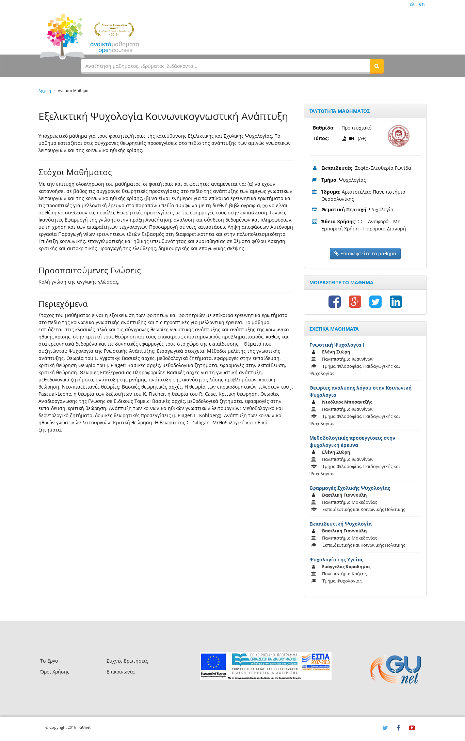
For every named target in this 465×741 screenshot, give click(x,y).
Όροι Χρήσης (54, 671)
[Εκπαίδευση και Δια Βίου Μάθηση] (265, 666)
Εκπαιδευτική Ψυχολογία (340, 523)
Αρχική (44, 90)
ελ (412, 4)
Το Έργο (49, 660)
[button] (377, 66)
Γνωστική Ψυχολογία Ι (336, 345)
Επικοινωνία (121, 671)
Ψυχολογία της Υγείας (336, 559)
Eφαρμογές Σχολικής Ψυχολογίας (349, 488)
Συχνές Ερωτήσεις (127, 660)
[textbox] (225, 66)
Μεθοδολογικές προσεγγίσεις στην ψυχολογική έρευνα (352, 441)
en (422, 4)
